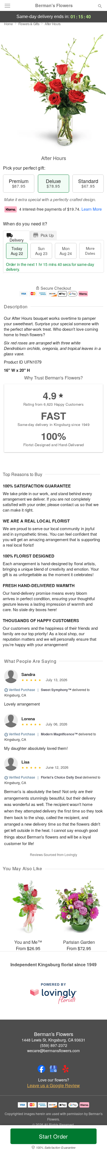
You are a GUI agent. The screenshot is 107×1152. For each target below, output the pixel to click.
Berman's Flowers (54, 5)
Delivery (17, 238)
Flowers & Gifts (29, 23)
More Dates (90, 251)
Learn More (91, 209)
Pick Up (47, 235)
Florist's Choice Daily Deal (61, 777)
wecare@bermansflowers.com (53, 1050)
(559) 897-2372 (53, 1045)
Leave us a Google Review (53, 1086)
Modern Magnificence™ (59, 734)
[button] (95, 1140)
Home (8, 23)
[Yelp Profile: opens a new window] (65, 1069)
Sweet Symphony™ (56, 689)
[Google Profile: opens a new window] (53, 1069)
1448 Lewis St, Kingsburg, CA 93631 (53, 1040)
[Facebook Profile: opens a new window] (41, 1069)
